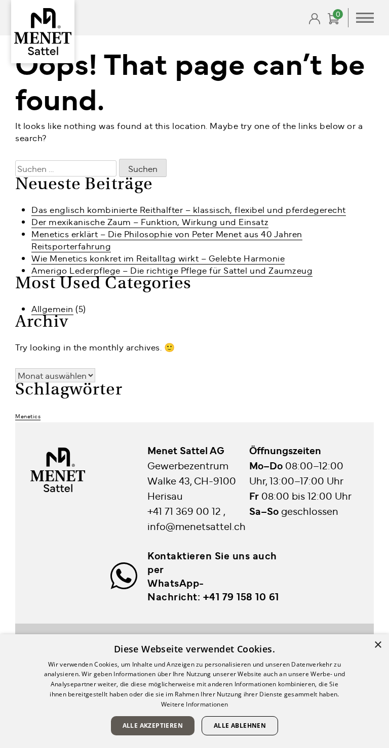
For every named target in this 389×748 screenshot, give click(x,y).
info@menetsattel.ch (196, 526)
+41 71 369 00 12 (185, 510)
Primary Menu (365, 18)
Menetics (28, 416)
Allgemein (52, 308)
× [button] (377, 645)
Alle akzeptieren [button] (153, 725)
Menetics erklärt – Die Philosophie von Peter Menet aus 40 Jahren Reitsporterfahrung (166, 240)
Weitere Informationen (194, 704)
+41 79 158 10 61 (241, 596)
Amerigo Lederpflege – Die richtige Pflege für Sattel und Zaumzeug (172, 270)
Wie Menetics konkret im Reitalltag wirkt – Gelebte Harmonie (158, 258)
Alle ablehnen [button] (240, 725)
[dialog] (194, 691)
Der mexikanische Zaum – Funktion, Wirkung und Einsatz (149, 221)
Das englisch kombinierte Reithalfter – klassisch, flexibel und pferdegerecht (188, 209)
